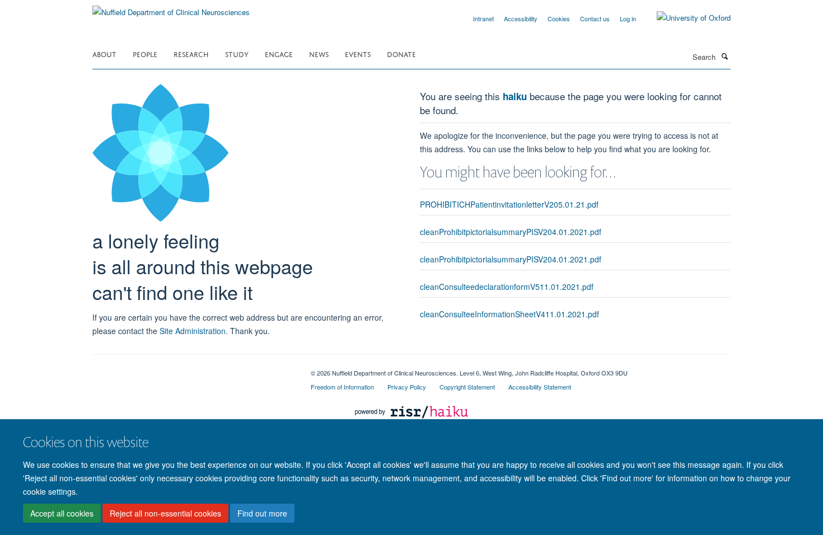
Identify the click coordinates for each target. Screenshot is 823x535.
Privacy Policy (406, 386)
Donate (401, 53)
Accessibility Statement (539, 386)
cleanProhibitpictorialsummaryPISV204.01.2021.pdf (510, 231)
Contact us (595, 18)
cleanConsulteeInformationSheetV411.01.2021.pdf (509, 314)
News (319, 53)
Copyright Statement (467, 386)
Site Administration (193, 330)
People (145, 53)
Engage (279, 53)
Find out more (262, 513)
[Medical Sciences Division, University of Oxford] (193, 369)
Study (237, 53)
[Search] (724, 56)
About (104, 53)
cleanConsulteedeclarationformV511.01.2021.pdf (506, 286)
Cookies (559, 18)
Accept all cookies (61, 513)
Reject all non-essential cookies (165, 513)
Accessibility (520, 18)
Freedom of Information (342, 386)
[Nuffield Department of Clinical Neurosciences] (171, 8)
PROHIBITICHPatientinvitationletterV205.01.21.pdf (509, 204)
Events (358, 53)
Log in (628, 18)
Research (191, 53)
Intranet (483, 18)
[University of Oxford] (685, 18)
